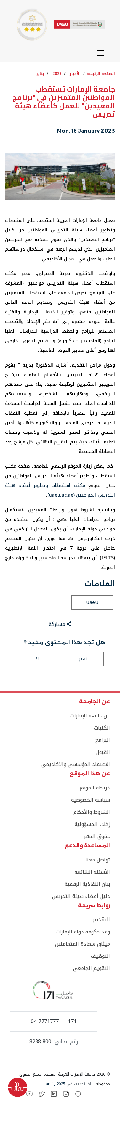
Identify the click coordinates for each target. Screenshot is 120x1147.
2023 (56, 73)
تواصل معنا (97, 860)
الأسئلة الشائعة (92, 872)
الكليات (102, 728)
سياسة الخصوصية (90, 800)
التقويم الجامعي (91, 968)
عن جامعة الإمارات (90, 716)
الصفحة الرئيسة (100, 73)
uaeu (92, 602)
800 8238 (40, 1041)
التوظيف (100, 956)
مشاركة (58, 624)
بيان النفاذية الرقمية (87, 884)
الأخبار (75, 73)
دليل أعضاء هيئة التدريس (81, 896)
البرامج (102, 740)
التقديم (101, 920)
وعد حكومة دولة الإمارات (83, 932)
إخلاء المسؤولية (92, 824)
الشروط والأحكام (91, 812)
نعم (83, 659)
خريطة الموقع (94, 788)
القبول (103, 752)
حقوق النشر (97, 836)
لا (37, 659)
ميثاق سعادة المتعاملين (82, 944)
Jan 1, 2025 (55, 1084)
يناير (40, 73)
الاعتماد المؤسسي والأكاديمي (75, 764)
